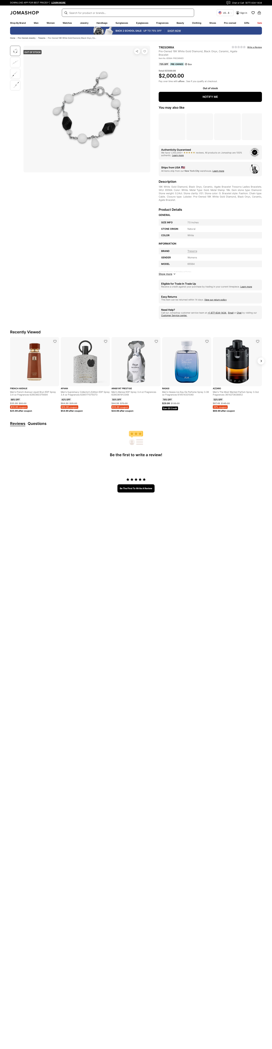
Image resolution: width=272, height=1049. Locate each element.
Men (36, 23)
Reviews (17, 424)
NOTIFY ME (210, 96)
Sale (259, 23)
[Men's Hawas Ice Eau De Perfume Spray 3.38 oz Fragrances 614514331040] (207, 341)
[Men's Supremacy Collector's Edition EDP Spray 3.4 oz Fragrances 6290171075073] (106, 341)
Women (51, 23)
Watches (67, 23)
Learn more (178, 155)
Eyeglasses (142, 23)
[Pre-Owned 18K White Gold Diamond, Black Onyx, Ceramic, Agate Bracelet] (145, 51)
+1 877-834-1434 (217, 312)
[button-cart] (259, 13)
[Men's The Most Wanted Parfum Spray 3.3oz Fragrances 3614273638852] (258, 341)
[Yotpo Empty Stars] (239, 47)
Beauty (180, 23)
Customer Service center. (174, 315)
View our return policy (215, 299)
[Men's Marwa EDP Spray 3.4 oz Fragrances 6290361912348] (156, 341)
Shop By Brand (18, 23)
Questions (37, 424)
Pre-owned (230, 23)
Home (12, 38)
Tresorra (41, 38)
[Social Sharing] (137, 51)
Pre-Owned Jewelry (27, 38)
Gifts (246, 23)
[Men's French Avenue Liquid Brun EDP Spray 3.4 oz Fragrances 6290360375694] (55, 341)
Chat (239, 312)
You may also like (171, 107)
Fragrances (162, 23)
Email (230, 312)
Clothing (196, 23)
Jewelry (84, 23)
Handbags (102, 23)
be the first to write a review (136, 488)
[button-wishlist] (253, 13)
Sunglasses (122, 23)
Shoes (212, 23)
